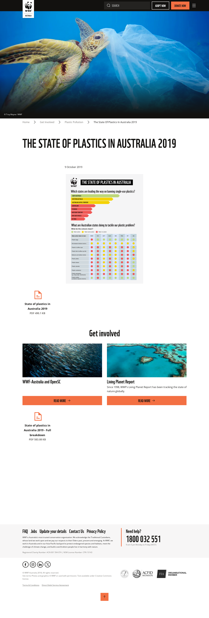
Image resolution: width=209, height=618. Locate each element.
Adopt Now (160, 5)
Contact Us (76, 530)
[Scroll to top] (104, 597)
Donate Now (180, 5)
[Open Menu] (194, 5)
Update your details (53, 530)
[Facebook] (25, 564)
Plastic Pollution (74, 122)
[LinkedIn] (40, 564)
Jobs (34, 530)
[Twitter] (48, 564)
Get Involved (47, 122)
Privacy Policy (96, 530)
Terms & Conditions (30, 585)
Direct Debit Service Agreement (55, 585)
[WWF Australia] (28, 9)
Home (26, 122)
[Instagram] (33, 564)
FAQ (25, 530)
